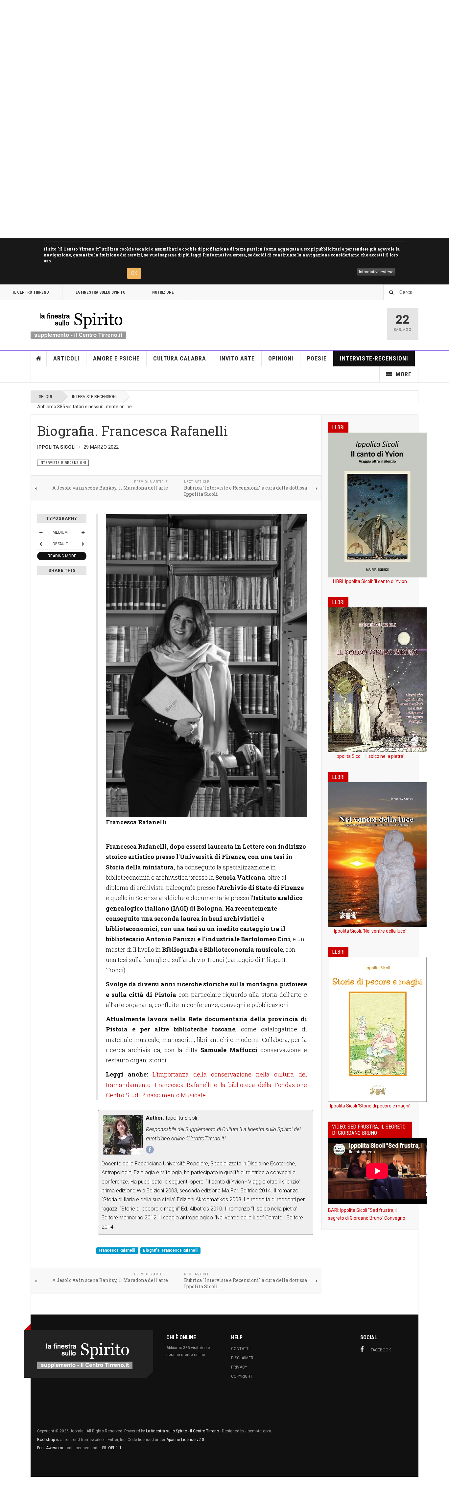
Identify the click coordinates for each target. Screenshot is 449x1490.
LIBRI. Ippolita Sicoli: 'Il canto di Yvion (370, 581)
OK (134, 273)
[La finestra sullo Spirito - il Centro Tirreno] (78, 324)
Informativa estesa (376, 272)
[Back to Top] (6, 1483)
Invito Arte (237, 358)
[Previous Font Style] (40, 543)
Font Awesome (50, 1448)
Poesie (317, 358)
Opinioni (281, 358)
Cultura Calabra (179, 358)
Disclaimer (242, 1358)
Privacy (239, 1367)
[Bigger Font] (82, 532)
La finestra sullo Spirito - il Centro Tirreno (182, 1431)
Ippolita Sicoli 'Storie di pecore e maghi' (370, 1105)
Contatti (240, 1348)
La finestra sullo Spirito (101, 292)
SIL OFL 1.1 (112, 1448)
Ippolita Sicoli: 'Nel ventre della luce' (370, 931)
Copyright (241, 1376)
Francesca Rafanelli (117, 1250)
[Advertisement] (197, 119)
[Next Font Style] (82, 543)
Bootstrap (46, 1439)
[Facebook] (150, 1150)
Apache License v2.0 (185, 1439)
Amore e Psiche (116, 358)
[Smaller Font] (40, 532)
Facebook (381, 1350)
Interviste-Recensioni (374, 358)
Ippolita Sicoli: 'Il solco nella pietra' (370, 756)
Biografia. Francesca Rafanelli (170, 1250)
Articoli (66, 358)
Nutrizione (163, 292)
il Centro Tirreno (31, 292)
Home (39, 358)
